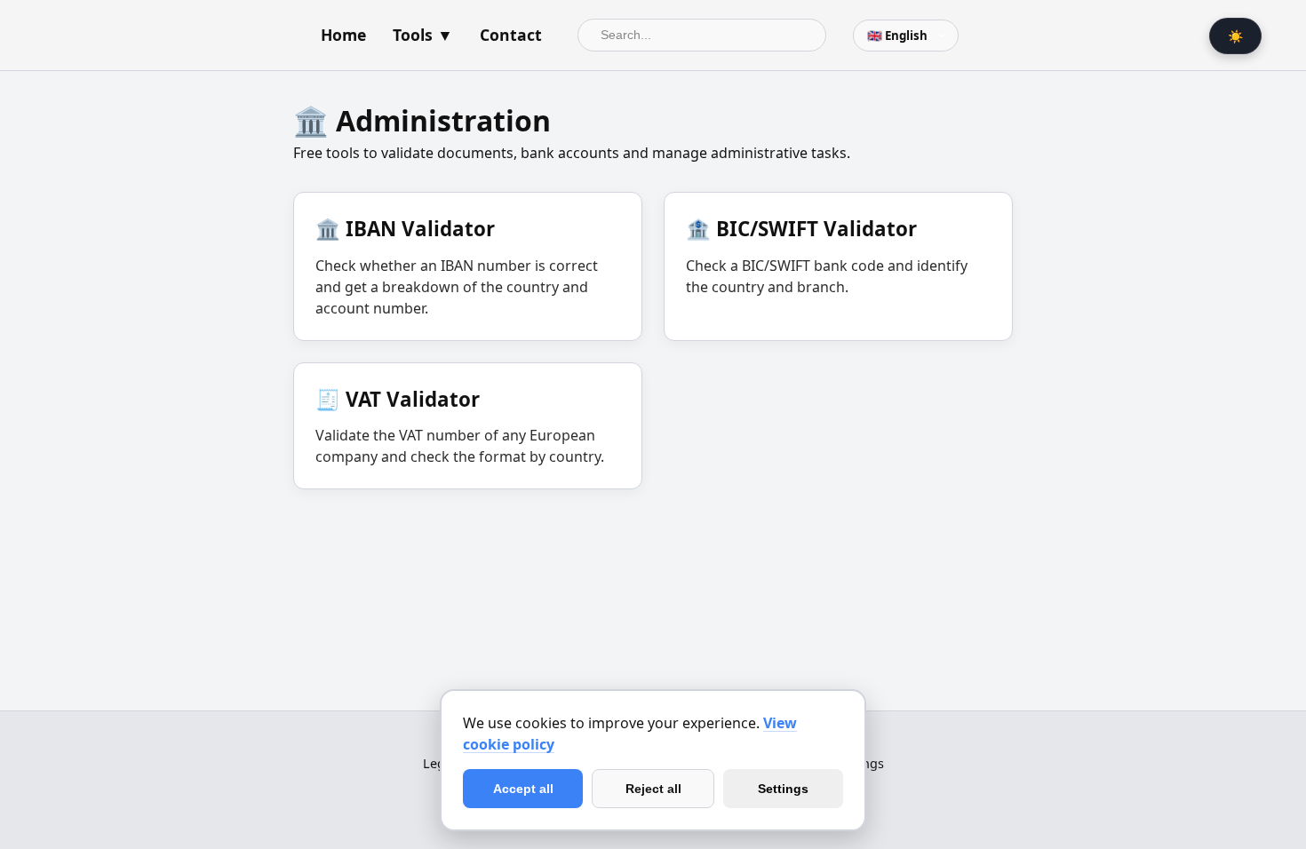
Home (343, 34)
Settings (783, 789)
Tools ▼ (423, 34)
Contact (511, 34)
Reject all (653, 789)
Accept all (523, 789)
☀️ (1235, 36)
